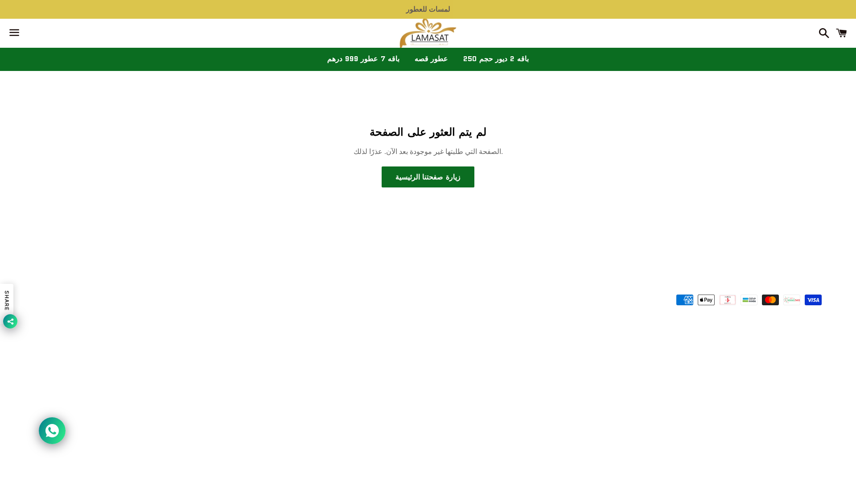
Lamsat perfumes (441, 301)
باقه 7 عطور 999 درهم (363, 59)
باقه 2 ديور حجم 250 (495, 59)
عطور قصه (432, 59)
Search (428, 274)
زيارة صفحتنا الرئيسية (428, 177)
